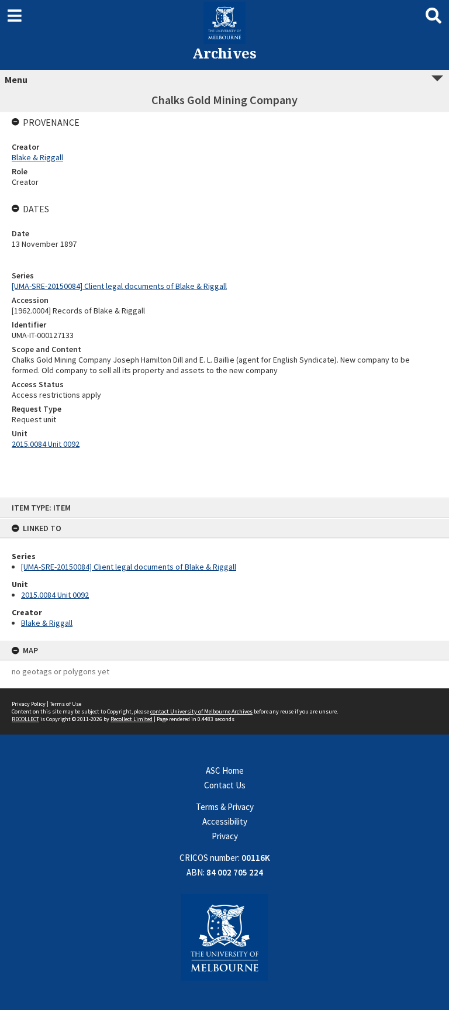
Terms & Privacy (225, 806)
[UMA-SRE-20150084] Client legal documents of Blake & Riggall (128, 566)
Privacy (225, 836)
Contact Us (225, 785)
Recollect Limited (131, 719)
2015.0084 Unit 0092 (55, 595)
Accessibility (224, 821)
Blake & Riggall (46, 623)
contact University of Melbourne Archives (201, 711)
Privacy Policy (29, 704)
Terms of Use (65, 704)
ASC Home (225, 770)
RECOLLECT (25, 719)
